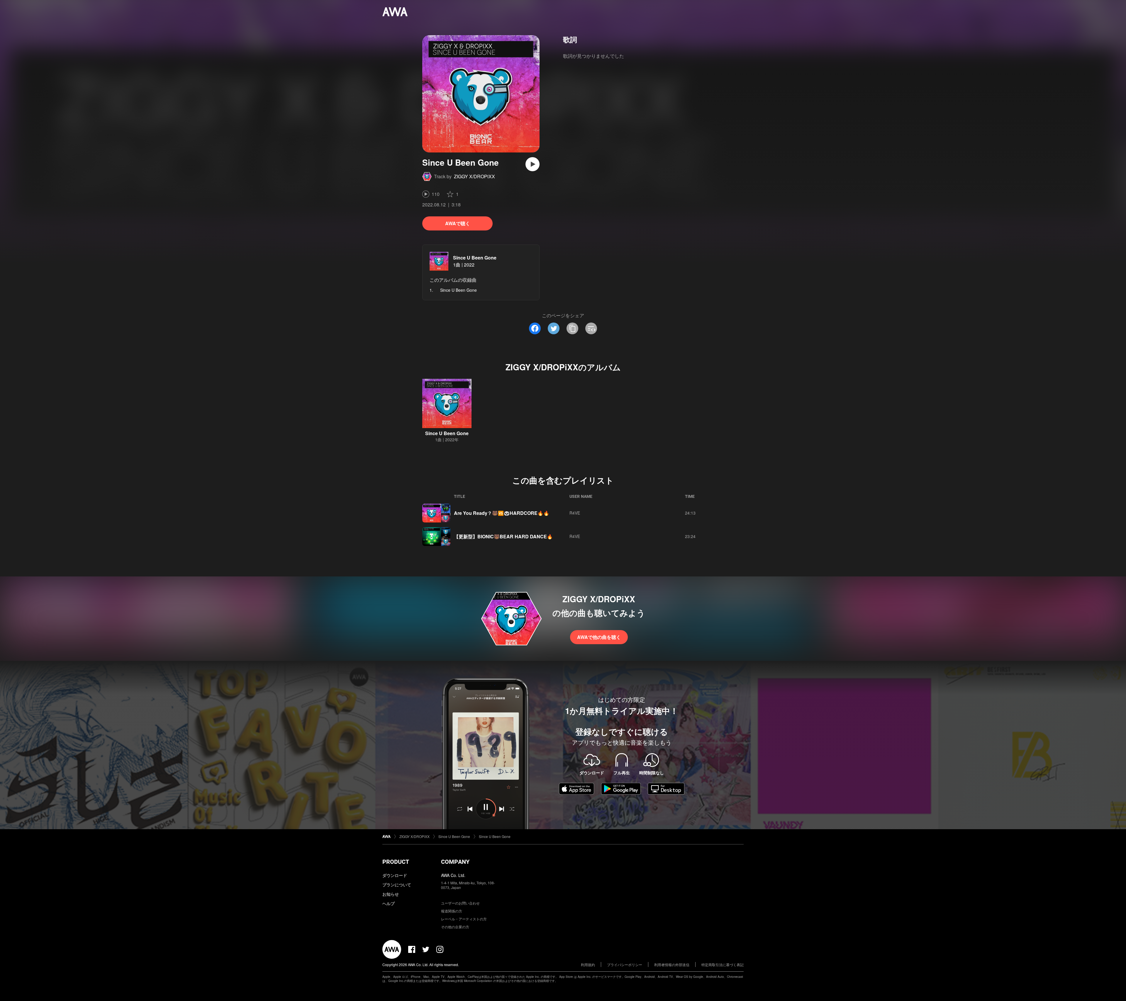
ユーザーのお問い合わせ (460, 902)
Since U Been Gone (474, 257)
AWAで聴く (457, 223)
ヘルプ (388, 903)
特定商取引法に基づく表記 (722, 964)
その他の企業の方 (455, 926)
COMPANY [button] (455, 861)
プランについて (396, 885)
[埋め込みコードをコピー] (591, 328)
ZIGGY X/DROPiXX (474, 176)
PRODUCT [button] (395, 861)
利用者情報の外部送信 (671, 964)
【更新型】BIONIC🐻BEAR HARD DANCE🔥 (503, 536)
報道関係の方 (451, 910)
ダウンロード (394, 875)
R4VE (574, 513)
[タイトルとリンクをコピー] (572, 328)
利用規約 (588, 964)
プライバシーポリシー (624, 964)
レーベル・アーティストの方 (464, 918)
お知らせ (390, 894)
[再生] (532, 164)
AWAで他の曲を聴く (599, 637)
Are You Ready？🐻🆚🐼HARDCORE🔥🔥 (501, 513)
